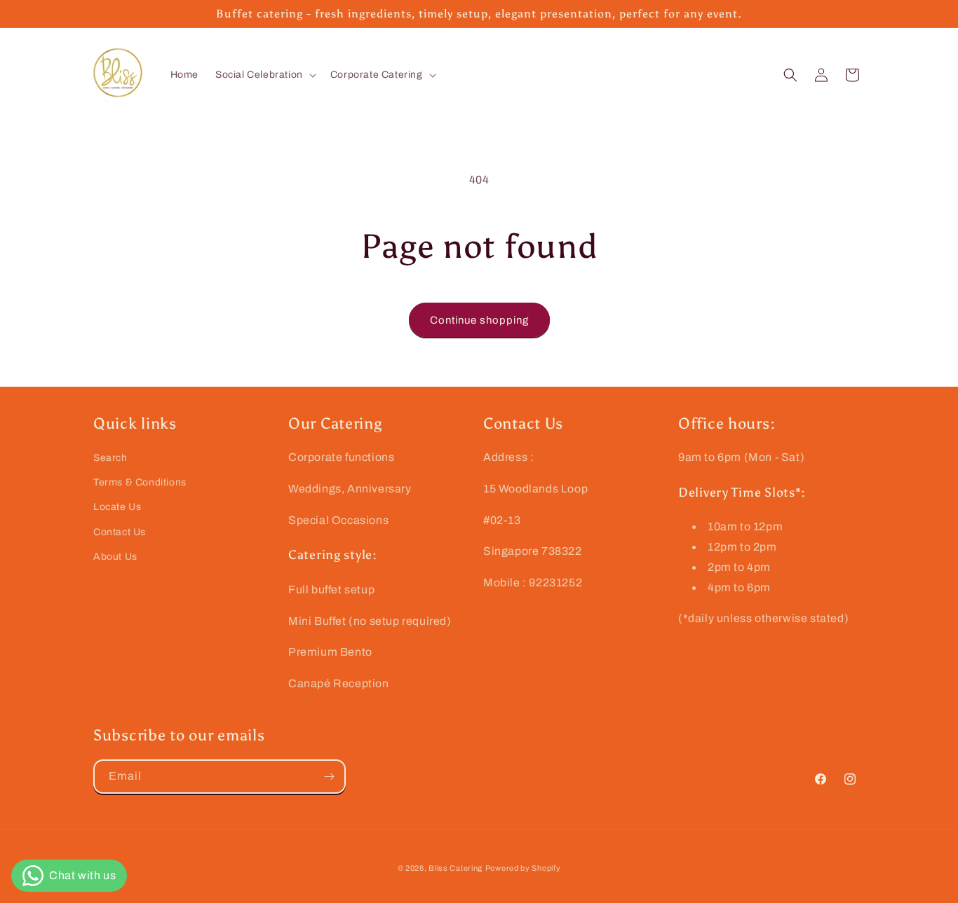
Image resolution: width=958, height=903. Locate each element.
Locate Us (117, 507)
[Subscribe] (328, 776)
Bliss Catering (456, 868)
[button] (264, 75)
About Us (115, 556)
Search (110, 458)
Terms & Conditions (140, 482)
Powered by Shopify (523, 868)
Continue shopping (479, 320)
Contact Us (119, 531)
